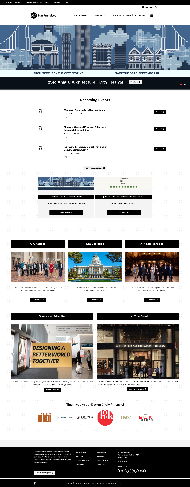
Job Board (79, 456)
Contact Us (101, 464)
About (153, 15)
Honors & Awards (82, 460)
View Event (133, 82)
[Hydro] (111, 418)
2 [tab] (185, 84)
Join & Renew (81, 452)
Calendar (57, 2)
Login (67, 2)
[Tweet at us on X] (124, 471)
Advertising (100, 456)
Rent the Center (136, 389)
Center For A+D (102, 460)
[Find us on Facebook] (120, 471)
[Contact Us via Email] (143, 471)
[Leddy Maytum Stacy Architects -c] (70, 418)
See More (123, 212)
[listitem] (95, 57)
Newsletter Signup (43, 473)
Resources (140, 15)
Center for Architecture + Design (37, 2)
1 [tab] (181, 84)
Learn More (37, 299)
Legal (119, 483)
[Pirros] (151, 418)
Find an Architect (79, 15)
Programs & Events (122, 15)
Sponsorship (101, 452)
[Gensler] (131, 418)
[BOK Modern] (90, 418)
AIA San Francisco (13, 2)
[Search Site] (156, 7)
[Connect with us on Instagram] (134, 471)
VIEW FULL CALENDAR (93, 168)
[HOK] (50, 418)
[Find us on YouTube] (138, 471)
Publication (80, 464)
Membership (101, 15)
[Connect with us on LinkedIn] (129, 471)
